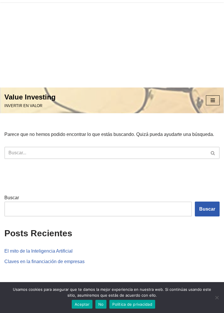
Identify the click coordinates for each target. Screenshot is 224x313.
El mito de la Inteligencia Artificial (38, 251)
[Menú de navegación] (213, 100)
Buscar (11, 197)
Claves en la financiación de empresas (44, 261)
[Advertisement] (112, 44)
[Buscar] (213, 153)
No (101, 304)
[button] (213, 153)
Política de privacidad (132, 304)
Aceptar (82, 304)
